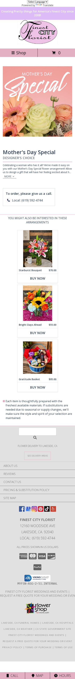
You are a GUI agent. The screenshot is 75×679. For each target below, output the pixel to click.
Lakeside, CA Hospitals (58, 622)
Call (13, 675)
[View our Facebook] (22, 511)
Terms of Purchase (38, 647)
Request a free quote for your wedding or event (37, 641)
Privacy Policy (12, 647)
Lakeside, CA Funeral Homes (20, 622)
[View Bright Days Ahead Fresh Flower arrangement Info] (37, 303)
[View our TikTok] (47, 511)
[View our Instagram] (34, 511)
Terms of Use (64, 647)
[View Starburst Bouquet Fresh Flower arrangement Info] (37, 248)
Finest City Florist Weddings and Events (36, 591)
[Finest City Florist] (37, 43)
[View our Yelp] (53, 511)
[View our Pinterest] (40, 511)
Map (38, 675)
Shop (21, 53)
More (7, 176)
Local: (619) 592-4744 (37, 538)
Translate (48, 5)
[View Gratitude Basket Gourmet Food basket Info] (37, 357)
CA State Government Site (53, 628)
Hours (64, 675)
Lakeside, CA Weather (18, 628)
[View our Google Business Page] (28, 511)
